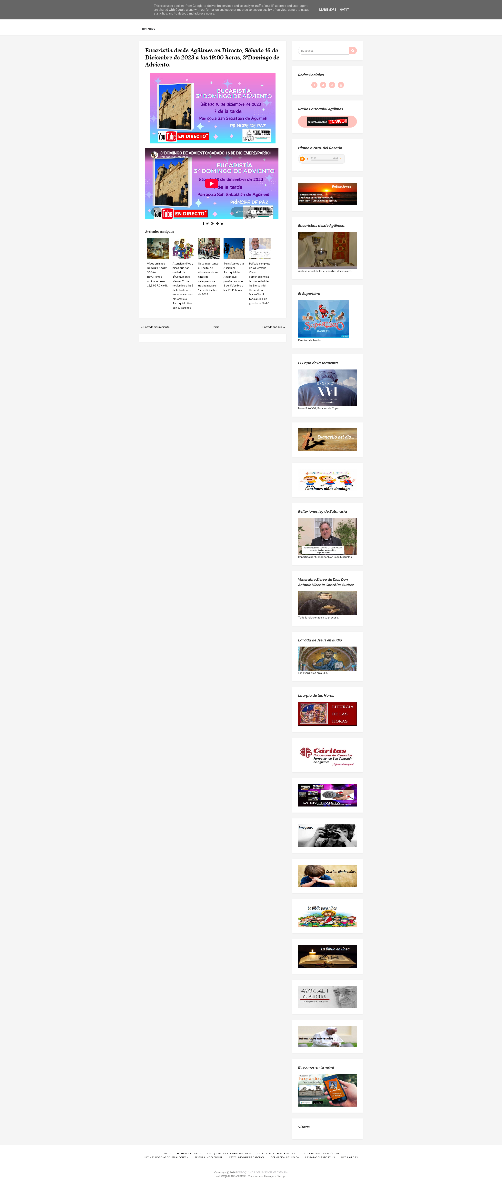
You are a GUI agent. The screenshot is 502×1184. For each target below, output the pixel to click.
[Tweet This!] (207, 223)
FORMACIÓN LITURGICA (285, 1157)
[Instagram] (332, 85)
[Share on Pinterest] (217, 223)
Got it (344, 9)
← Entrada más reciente (155, 326)
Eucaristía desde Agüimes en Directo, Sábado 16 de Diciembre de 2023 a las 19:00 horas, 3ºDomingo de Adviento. (212, 57)
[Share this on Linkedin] (222, 223)
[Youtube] (341, 85)
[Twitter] (323, 85)
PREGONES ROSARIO (189, 1153)
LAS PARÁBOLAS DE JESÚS (320, 1157)
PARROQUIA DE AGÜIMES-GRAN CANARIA (262, 1172)
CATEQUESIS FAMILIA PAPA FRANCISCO (229, 1153)
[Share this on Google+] (212, 223)
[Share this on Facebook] (203, 223)
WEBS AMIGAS (349, 1157)
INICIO (167, 1153)
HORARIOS (149, 29)
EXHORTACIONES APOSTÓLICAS (321, 1153)
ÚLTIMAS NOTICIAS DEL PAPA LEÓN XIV (166, 1157)
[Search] (353, 50)
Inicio (216, 326)
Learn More (327, 9)
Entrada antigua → (274, 326)
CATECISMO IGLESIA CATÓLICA (247, 1157)
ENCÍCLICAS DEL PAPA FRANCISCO (276, 1153)
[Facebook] (314, 85)
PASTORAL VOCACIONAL (209, 1157)
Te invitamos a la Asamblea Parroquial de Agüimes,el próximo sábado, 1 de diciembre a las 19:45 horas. (234, 277)
